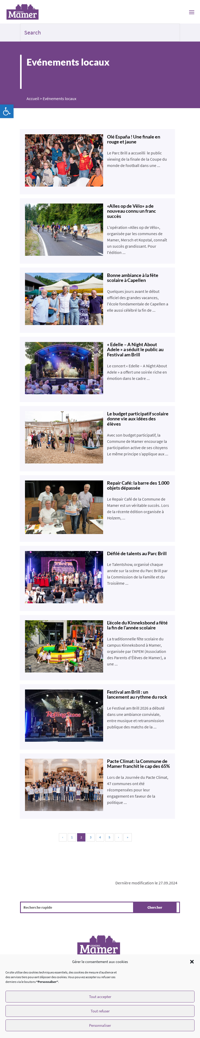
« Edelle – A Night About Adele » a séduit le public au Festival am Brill (135, 349)
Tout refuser (100, 1010)
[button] (7, 111)
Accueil (33, 98)
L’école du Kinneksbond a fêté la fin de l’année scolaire (137, 625)
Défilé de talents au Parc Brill (137, 553)
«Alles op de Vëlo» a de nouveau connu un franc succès (131, 211)
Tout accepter (100, 996)
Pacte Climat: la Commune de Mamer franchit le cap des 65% (138, 763)
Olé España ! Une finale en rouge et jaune (133, 139)
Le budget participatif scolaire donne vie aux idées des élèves (137, 419)
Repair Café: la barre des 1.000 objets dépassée (138, 485)
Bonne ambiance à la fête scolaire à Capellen (132, 277)
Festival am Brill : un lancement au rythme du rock (137, 694)
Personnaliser (100, 1025)
